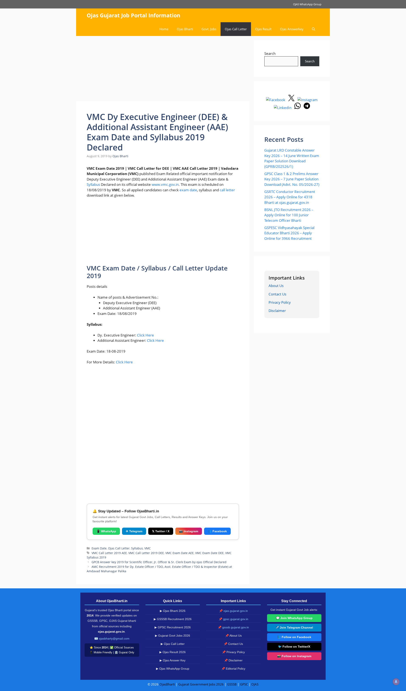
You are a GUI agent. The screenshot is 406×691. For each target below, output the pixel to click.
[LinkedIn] (283, 107)
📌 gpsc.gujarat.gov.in (233, 619)
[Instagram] (307, 99)
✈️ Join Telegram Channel (294, 627)
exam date (188, 190)
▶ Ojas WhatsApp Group (172, 668)
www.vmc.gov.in (165, 184)
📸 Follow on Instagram (294, 656)
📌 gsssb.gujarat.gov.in (233, 627)
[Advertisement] (163, 69)
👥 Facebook (217, 531)
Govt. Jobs (209, 29)
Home (163, 29)
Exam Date (99, 548)
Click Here (145, 335)
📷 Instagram (188, 531)
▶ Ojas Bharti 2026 (172, 610)
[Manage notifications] (396, 681)
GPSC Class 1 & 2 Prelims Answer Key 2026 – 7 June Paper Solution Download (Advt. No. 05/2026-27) (291, 179)
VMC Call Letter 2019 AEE (109, 553)
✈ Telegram (134, 531)
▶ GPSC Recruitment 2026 (173, 627)
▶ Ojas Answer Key (172, 660)
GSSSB (232, 684)
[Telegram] (307, 107)
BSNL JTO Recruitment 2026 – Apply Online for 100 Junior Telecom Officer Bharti (288, 215)
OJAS (254, 684)
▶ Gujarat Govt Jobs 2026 (172, 635)
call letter (227, 190)
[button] (313, 29)
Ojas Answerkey (291, 29)
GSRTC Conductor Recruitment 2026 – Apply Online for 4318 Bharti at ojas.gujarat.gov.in (289, 197)
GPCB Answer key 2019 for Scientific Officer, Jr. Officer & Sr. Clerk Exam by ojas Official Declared (159, 562)
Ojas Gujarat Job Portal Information (133, 15)
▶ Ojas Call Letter (173, 643)
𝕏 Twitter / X (160, 531)
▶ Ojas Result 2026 (172, 652)
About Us (276, 285)
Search (270, 53)
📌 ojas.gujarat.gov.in (233, 610)
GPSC (244, 684)
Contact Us (277, 294)
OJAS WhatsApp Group (307, 4)
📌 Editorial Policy (233, 668)
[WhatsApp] (298, 107)
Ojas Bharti (185, 29)
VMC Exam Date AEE (179, 553)
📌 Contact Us (233, 643)
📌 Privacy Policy (233, 652)
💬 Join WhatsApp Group (294, 618)
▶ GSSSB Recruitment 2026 (173, 619)
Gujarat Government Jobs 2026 (201, 684)
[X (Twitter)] (291, 99)
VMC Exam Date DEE (209, 553)
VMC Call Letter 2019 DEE (146, 553)
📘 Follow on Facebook (294, 637)
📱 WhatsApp (106, 531)
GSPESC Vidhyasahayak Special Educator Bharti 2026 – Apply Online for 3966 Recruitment (289, 233)
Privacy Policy (280, 302)
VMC (147, 548)
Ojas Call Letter (236, 29)
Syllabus (93, 184)
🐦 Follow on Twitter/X (294, 646)
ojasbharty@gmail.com (114, 638)
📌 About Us (233, 635)
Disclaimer (277, 310)
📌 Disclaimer (233, 660)
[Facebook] (276, 99)
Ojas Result (263, 29)
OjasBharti (167, 684)
